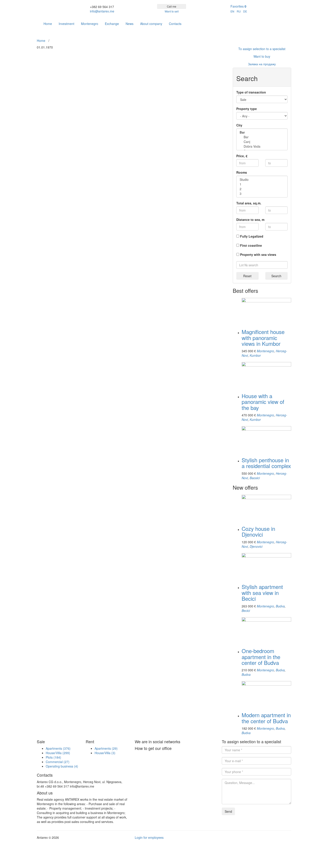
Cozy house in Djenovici (258, 531)
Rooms (241, 172)
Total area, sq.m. (248, 203)
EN (232, 11)
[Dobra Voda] (262, 146)
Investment (66, 23)
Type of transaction (251, 92)
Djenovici (256, 546)
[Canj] (262, 141)
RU (239, 11)
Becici (246, 610)
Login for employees (149, 837)
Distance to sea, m (250, 219)
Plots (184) (53, 757)
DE (245, 11)
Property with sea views (258, 254)
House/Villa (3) (105, 753)
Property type (246, 108)
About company (151, 23)
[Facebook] (274, 21)
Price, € (241, 156)
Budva (280, 606)
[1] (262, 184)
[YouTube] (287, 21)
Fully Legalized (251, 236)
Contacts (175, 23)
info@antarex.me (102, 11)
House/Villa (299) (58, 753)
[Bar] (262, 137)
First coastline (251, 245)
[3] (262, 193)
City (239, 125)
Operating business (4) (62, 766)
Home (48, 23)
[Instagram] (281, 21)
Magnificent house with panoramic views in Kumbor (263, 337)
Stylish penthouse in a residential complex (266, 463)
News (129, 23)
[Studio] (262, 179)
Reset (247, 276)
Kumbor (255, 355)
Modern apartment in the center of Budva (266, 718)
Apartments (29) (106, 748)
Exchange (112, 23)
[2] (262, 189)
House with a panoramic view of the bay (263, 401)
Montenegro (89, 23)
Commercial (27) (57, 761)
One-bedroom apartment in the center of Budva (261, 656)
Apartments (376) (58, 748)
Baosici (255, 478)
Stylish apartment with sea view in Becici (262, 592)
